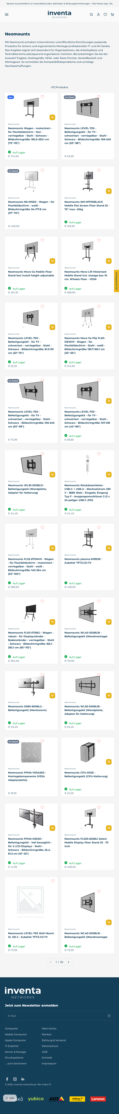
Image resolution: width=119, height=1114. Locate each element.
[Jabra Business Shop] (77, 1099)
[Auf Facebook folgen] (7, 1079)
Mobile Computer (16, 1034)
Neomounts (13, 124)
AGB (44, 1051)
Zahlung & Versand (54, 1040)
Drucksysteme (14, 1057)
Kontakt (47, 1057)
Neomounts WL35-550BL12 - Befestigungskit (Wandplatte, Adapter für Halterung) (27, 489)
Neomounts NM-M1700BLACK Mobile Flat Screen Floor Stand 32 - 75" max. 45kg (86, 205)
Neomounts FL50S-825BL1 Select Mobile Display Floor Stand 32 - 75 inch (86, 842)
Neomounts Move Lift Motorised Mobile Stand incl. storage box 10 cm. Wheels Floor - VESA (85, 275)
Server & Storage (15, 1051)
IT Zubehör (12, 1046)
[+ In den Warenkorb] (52, 117)
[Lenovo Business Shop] (98, 1099)
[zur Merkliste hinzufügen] (42, 96)
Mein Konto (49, 1028)
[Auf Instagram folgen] (15, 1079)
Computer (11, 1028)
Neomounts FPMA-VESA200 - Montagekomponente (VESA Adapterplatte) (27, 776)
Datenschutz (50, 1046)
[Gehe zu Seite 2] (68, 962)
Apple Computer (15, 1040)
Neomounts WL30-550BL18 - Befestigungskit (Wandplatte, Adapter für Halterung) (83, 710)
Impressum (49, 1063)
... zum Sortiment (15, 1063)
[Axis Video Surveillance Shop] (56, 1099)
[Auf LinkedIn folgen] (23, 1079)
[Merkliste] (105, 14)
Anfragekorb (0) (116, 281)
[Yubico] (36, 1099)
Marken (47, 1034)
